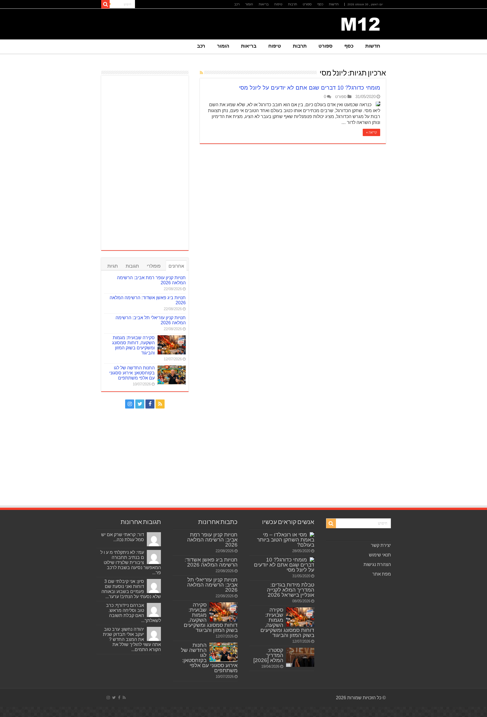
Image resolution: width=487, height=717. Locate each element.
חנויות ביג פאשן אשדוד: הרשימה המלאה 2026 (211, 562)
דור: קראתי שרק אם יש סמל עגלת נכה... (122, 537)
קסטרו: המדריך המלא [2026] (268, 655)
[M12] (360, 23)
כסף (320, 4)
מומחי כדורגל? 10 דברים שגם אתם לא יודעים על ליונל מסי (309, 88)
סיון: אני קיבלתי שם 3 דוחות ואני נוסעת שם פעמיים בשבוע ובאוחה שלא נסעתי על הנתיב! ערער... (131, 589)
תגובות (132, 266)
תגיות (112, 266)
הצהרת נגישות (377, 564)
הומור (249, 4)
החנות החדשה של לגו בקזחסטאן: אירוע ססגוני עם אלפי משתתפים (132, 372)
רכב (237, 4)
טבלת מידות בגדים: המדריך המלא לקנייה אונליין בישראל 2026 (290, 590)
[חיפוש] (105, 4)
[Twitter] (139, 404)
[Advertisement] (145, 162)
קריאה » (371, 132)
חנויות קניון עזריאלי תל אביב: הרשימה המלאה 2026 (212, 585)
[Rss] (160, 404)
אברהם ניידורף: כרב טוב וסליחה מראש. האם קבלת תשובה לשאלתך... (133, 613)
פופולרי (154, 266)
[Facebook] (149, 404)
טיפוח (278, 4)
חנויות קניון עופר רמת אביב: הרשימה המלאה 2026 (212, 540)
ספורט (307, 4)
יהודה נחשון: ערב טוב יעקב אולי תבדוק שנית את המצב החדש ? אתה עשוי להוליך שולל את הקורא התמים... (132, 639)
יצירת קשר (381, 545)
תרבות (292, 4)
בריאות (264, 4)
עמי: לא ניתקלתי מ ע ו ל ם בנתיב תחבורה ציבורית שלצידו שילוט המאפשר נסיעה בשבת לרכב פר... (130, 562)
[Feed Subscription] (201, 72)
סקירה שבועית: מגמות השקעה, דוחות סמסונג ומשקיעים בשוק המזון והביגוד (133, 345)
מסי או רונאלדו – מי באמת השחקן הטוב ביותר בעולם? (285, 540)
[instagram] (129, 404)
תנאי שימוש (380, 554)
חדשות (334, 4)
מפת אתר (381, 574)
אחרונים (176, 266)
